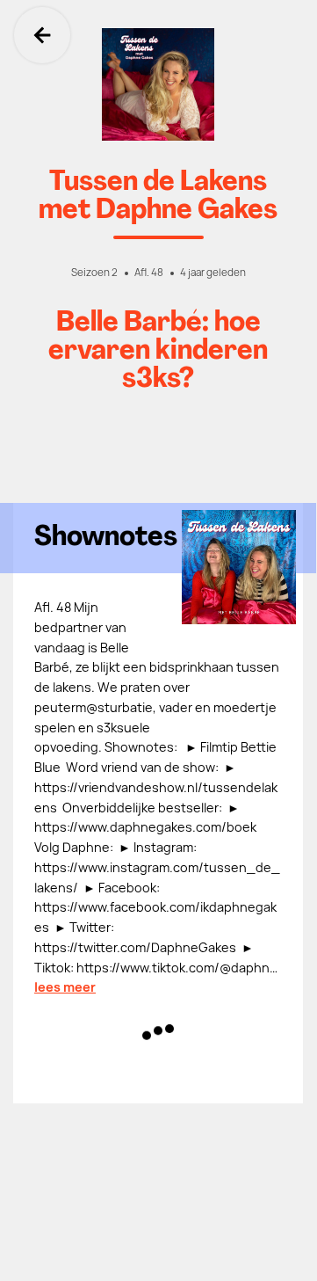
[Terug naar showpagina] (158, 84)
